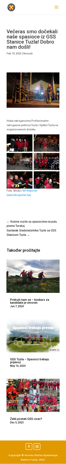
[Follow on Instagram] (37, 446)
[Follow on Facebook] (29, 446)
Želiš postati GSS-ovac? (26, 419)
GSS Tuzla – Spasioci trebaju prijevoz (29, 361)
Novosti (28, 53)
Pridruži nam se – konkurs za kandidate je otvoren (29, 301)
